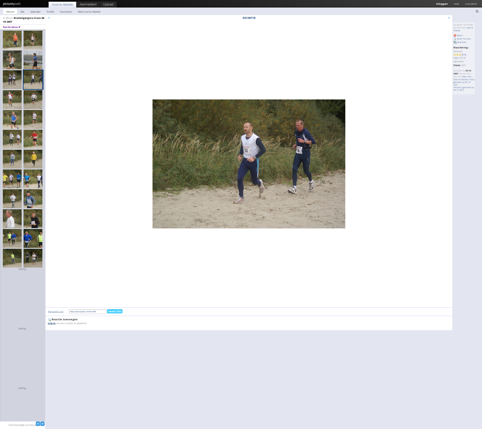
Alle (22, 11)
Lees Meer (471, 3)
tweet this (114, 311)
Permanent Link (55, 311)
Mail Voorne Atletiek (89, 11)
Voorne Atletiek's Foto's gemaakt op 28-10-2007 (464, 82)
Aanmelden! (88, 4)
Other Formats (463, 38)
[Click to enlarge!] (249, 163)
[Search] (477, 11)
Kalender (36, 11)
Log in (456, 57)
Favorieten (66, 11)
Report (459, 35)
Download (461, 42)
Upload (108, 4)
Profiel (50, 11)
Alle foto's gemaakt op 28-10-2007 (463, 88)
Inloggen (442, 3)
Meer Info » (467, 76)
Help (456, 3)
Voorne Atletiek (62, 4)
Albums (10, 11)
